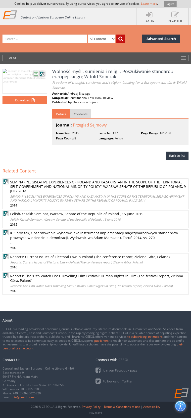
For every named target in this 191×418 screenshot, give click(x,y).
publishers (101, 340)
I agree (170, 4)
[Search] (120, 39)
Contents (81, 114)
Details (61, 114)
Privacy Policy (91, 407)
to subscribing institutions (145, 336)
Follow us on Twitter (117, 381)
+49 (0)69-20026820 (27, 393)
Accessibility (151, 407)
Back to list (177, 155)
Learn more (149, 3)
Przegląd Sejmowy (90, 125)
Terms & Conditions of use (122, 407)
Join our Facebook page (119, 370)
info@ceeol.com (23, 397)
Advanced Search (161, 38)
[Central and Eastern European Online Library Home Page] (44, 15)
